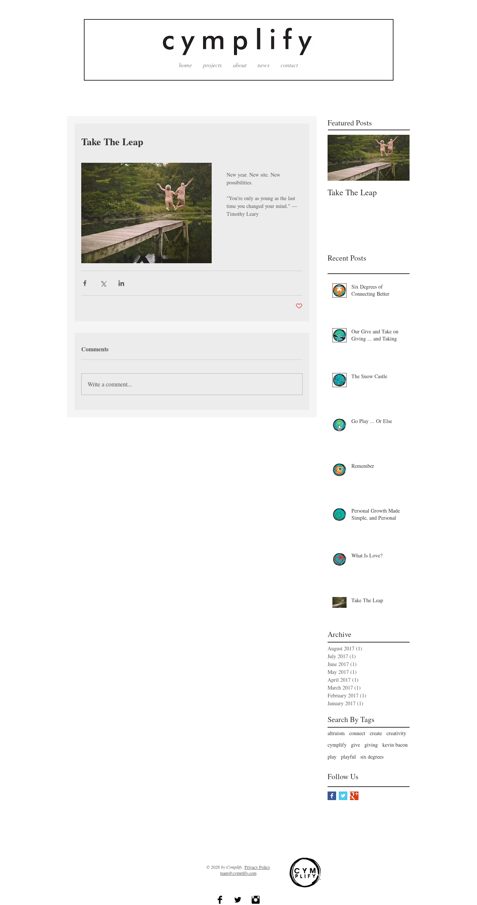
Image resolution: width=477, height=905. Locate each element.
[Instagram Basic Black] (256, 900)
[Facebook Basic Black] (220, 900)
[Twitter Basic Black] (238, 900)
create (376, 733)
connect (357, 733)
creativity (396, 733)
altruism (336, 733)
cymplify (337, 744)
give (355, 744)
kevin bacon (395, 744)
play (332, 756)
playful (348, 756)
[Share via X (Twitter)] (103, 283)
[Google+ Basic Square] (354, 796)
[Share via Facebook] (84, 283)
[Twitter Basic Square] (343, 796)
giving (371, 744)
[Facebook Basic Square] (332, 796)
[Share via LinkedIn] (121, 283)
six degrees (371, 756)
